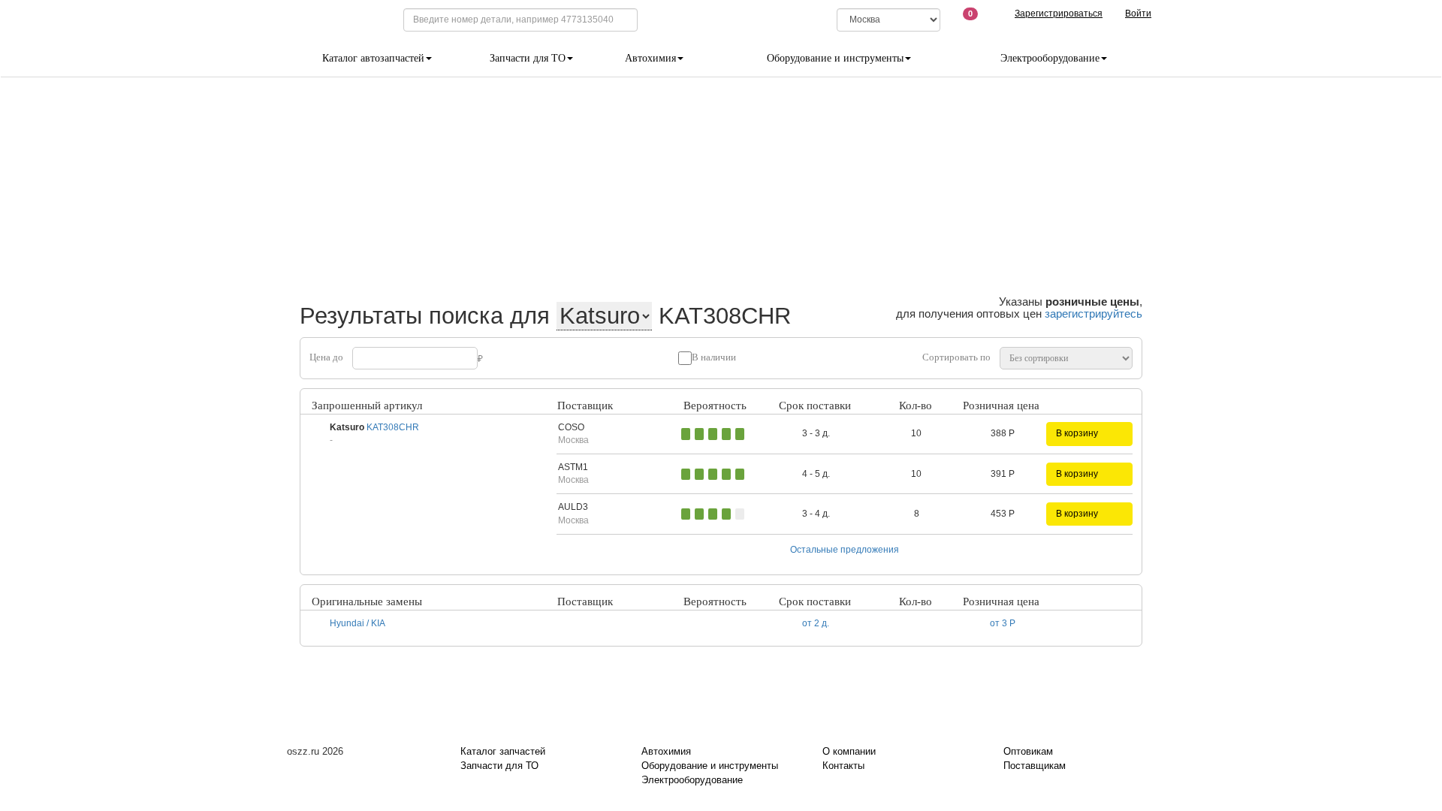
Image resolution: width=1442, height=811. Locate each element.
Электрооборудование (692, 779)
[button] (643, 433)
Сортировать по (956, 357)
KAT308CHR (393, 427)
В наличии (714, 357)
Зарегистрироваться (1059, 13)
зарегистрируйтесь (1093, 313)
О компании (849, 751)
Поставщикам (1034, 765)
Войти (1138, 13)
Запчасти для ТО (499, 765)
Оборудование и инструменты (709, 765)
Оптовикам (1028, 751)
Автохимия (666, 751)
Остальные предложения (844, 549)
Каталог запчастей (502, 751)
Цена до (326, 357)
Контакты (843, 765)
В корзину (1077, 433)
